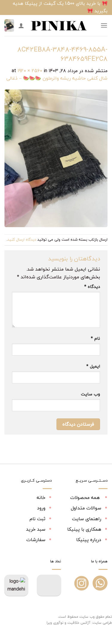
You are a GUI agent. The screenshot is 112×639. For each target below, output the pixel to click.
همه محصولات (85, 497)
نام (95, 338)
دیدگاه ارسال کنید (21, 239)
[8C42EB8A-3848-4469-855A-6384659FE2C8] (56, 158)
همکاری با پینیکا (84, 529)
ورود (41, 508)
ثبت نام (37, 518)
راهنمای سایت (86, 518)
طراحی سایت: (102, 623)
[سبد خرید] (9, 25)
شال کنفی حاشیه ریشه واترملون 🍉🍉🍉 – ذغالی (57, 78)
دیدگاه (92, 286)
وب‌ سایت (90, 394)
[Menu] (104, 25)
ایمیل (93, 366)
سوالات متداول (86, 508)
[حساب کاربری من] (21, 25)
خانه (41, 497)
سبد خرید (35, 529)
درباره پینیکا (88, 539)
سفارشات (35, 539)
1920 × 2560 (30, 70)
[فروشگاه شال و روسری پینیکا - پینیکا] (58, 25)
